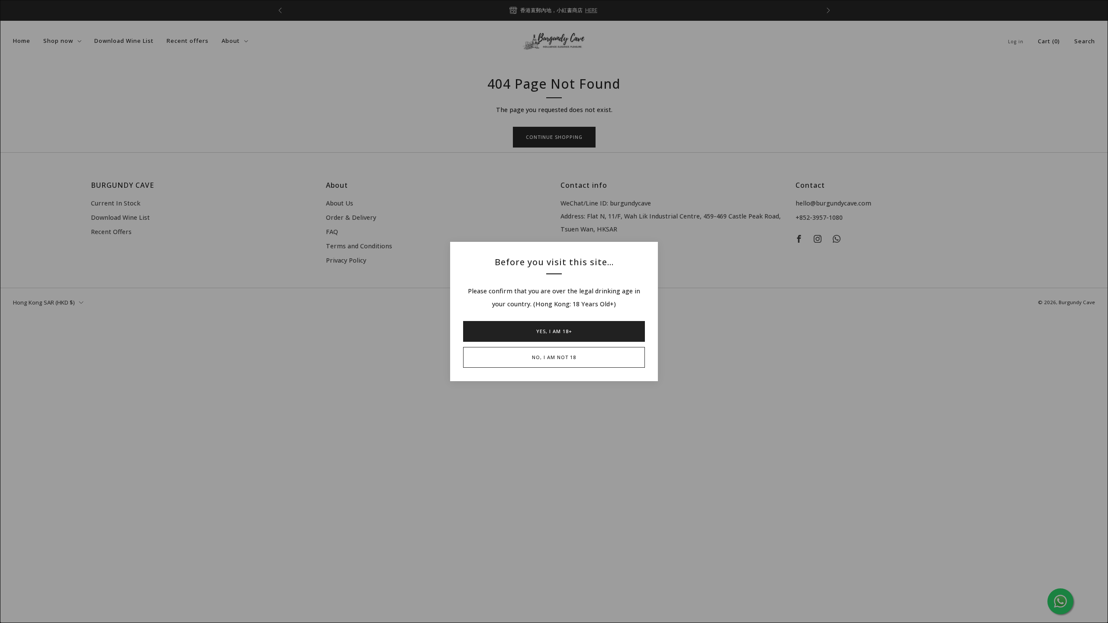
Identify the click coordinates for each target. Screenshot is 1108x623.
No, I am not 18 (554, 357)
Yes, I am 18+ (554, 331)
